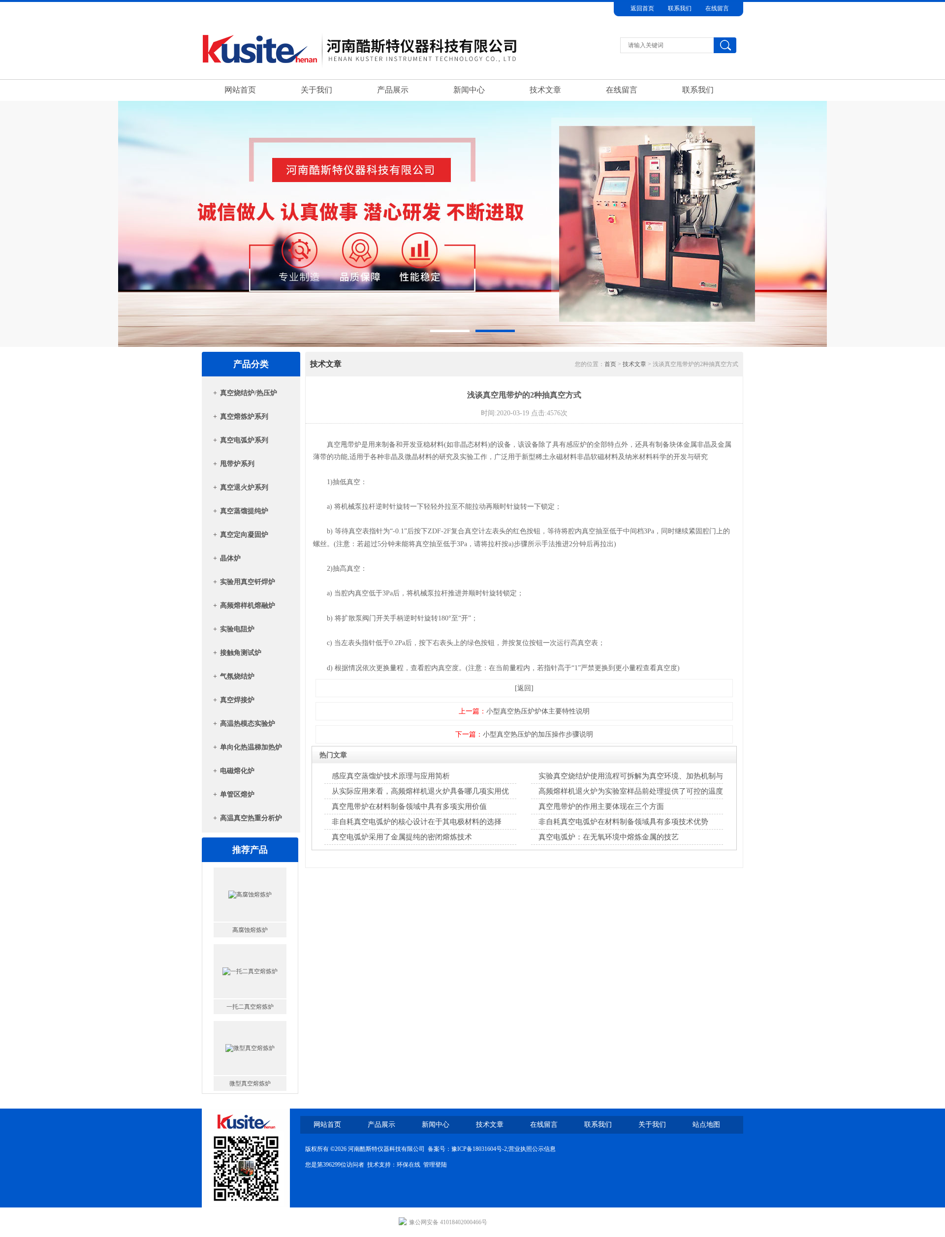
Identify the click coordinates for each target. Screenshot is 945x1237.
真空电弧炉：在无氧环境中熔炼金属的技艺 (608, 837)
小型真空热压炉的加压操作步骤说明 (538, 734)
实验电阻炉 (237, 629)
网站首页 (240, 90)
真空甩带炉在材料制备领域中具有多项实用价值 (409, 806)
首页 (610, 364)
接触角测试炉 (240, 652)
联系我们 (680, 8)
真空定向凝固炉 (244, 534)
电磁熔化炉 (237, 770)
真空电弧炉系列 (244, 440)
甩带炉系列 (237, 463)
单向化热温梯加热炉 (251, 747)
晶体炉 (230, 558)
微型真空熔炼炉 (250, 1014)
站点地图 (706, 1124)
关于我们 (316, 90)
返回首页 (642, 8)
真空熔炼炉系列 (244, 416)
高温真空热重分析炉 (251, 818)
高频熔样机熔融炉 (247, 605)
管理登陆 (435, 1164)
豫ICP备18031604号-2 (479, 1148)
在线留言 (717, 8)
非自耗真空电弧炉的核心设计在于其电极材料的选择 (417, 822)
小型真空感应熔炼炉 (250, 1090)
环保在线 (408, 1164)
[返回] (524, 688)
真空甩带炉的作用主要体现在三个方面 (601, 806)
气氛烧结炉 (237, 676)
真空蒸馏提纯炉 (244, 511)
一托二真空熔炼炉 (250, 937)
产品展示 (393, 90)
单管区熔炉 (237, 794)
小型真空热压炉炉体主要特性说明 (538, 711)
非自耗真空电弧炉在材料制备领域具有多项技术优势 (623, 822)
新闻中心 (469, 90)
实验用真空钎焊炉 (247, 582)
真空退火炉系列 (244, 487)
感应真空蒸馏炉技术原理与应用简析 (391, 776)
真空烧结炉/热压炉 (248, 393)
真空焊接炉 (237, 700)
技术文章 (545, 90)
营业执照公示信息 (532, 1148)
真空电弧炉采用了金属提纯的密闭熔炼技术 (402, 837)
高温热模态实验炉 (247, 723)
